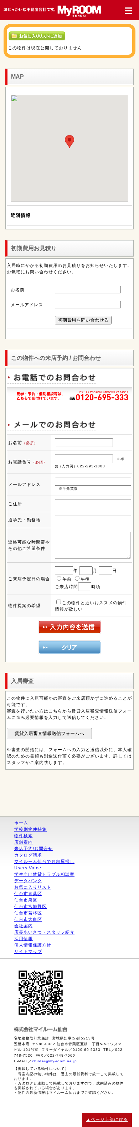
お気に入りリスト (32, 887)
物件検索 (23, 835)
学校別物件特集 (30, 829)
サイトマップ (28, 951)
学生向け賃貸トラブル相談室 (44, 874)
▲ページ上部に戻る (107, 1119)
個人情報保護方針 (32, 945)
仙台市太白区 (28, 919)
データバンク (28, 880)
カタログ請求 (28, 855)
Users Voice (27, 867)
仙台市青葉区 (28, 893)
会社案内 (23, 925)
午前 (67, 579)
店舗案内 (23, 842)
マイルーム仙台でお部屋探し (44, 861)
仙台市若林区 (28, 912)
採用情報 (23, 938)
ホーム (21, 822)
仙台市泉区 (25, 900)
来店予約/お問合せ (33, 848)
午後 (85, 579)
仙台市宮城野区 (30, 906)
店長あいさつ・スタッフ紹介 (44, 932)
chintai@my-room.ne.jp (54, 1061)
